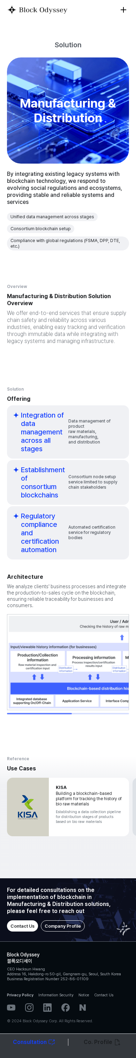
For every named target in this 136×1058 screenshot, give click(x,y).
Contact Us (22, 926)
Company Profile (63, 926)
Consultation (30, 1042)
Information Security (56, 995)
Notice (83, 995)
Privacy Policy (20, 995)
